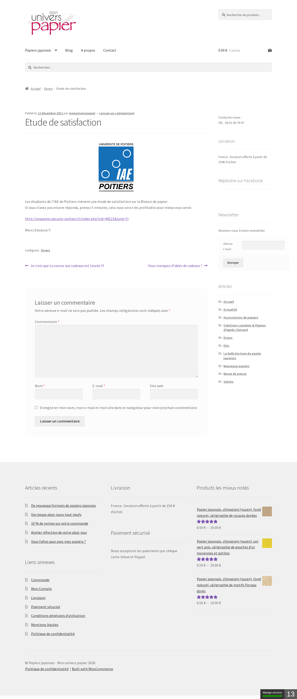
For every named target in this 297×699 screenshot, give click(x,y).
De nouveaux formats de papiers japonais (63, 505)
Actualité (230, 309)
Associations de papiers (240, 317)
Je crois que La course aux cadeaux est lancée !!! (67, 266)
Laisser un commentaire (116, 113)
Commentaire (47, 321)
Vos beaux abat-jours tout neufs (56, 514)
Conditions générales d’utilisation (58, 615)
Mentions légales (44, 624)
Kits (226, 345)
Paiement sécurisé (45, 606)
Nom (40, 385)
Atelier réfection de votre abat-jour (59, 532)
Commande (40, 579)
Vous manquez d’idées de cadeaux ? (175, 266)
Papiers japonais (38, 50)
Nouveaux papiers (236, 366)
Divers (48, 88)
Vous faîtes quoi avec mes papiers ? (58, 541)
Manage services (272, 692)
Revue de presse (234, 374)
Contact (109, 50)
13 (291, 694)
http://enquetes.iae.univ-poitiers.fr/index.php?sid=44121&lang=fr (77, 218)
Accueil (36, 88)
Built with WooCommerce (92, 668)
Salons (228, 381)
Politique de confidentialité (53, 633)
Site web (156, 385)
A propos (88, 50)
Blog (69, 50)
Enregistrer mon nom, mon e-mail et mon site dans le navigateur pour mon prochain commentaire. (119, 407)
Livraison (38, 597)
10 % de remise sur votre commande (59, 523)
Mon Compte (41, 588)
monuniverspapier (82, 113)
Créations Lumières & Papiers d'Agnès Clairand (244, 327)
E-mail (98, 385)
